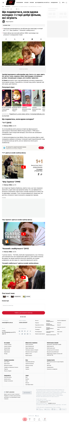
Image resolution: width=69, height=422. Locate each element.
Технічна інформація (61, 320)
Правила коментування (51, 334)
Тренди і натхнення (8, 381)
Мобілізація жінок (51, 348)
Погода (5, 353)
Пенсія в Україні (7, 371)
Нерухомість (7, 375)
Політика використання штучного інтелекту (50, 324)
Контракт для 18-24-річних (53, 350)
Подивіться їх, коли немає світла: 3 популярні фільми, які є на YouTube (23, 115)
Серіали (26, 2)
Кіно (3, 6)
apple (47, 409)
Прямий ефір (7, 348)
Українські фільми (30, 363)
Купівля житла (7, 379)
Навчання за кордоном (52, 369)
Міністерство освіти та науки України (55, 361)
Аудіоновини (7, 351)
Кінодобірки (54, 2)
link (19, 331)
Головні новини (7, 344)
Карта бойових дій (30, 346)
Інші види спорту (29, 384)
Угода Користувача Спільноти (50, 332)
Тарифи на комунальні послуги (11, 367)
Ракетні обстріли (29, 344)
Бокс (27, 377)
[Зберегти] (41, 39)
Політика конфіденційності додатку (50, 328)
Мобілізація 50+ (50, 346)
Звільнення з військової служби (54, 344)
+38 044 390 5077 (23, 322)
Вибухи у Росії (29, 353)
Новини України (7, 346)
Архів (58, 329)
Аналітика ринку (7, 377)
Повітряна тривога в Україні (32, 350)
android (39, 409)
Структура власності (61, 327)
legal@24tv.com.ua (52, 403)
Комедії (27, 367)
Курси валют (7, 363)
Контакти (59, 322)
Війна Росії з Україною (31, 342)
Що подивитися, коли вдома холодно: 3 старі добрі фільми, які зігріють (27, 6)
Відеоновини (7, 350)
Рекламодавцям (38, 331)
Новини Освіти (51, 360)
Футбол (27, 379)
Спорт (27, 375)
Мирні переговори (30, 348)
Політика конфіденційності (50, 321)
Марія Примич (9, 21)
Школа (48, 363)
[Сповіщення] (66, 3)
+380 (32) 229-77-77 (44, 401)
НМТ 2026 (49, 365)
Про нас (36, 320)
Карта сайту (59, 331)
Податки (6, 369)
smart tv (54, 409)
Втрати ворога (29, 355)
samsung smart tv (62, 409)
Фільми (32, 2)
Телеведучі (37, 329)
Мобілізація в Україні (52, 342)
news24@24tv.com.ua (7, 322)
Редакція (37, 322)
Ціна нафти (6, 361)
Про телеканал (38, 327)
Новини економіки (9, 360)
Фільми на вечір (29, 365)
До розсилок (27, 392)
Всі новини (7, 342)
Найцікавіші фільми (30, 361)
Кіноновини (19, 2)
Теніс (27, 381)
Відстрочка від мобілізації (53, 351)
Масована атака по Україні (31, 351)
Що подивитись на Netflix (42, 2)
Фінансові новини (8, 365)
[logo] (10, 2)
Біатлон (27, 382)
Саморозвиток (50, 367)
